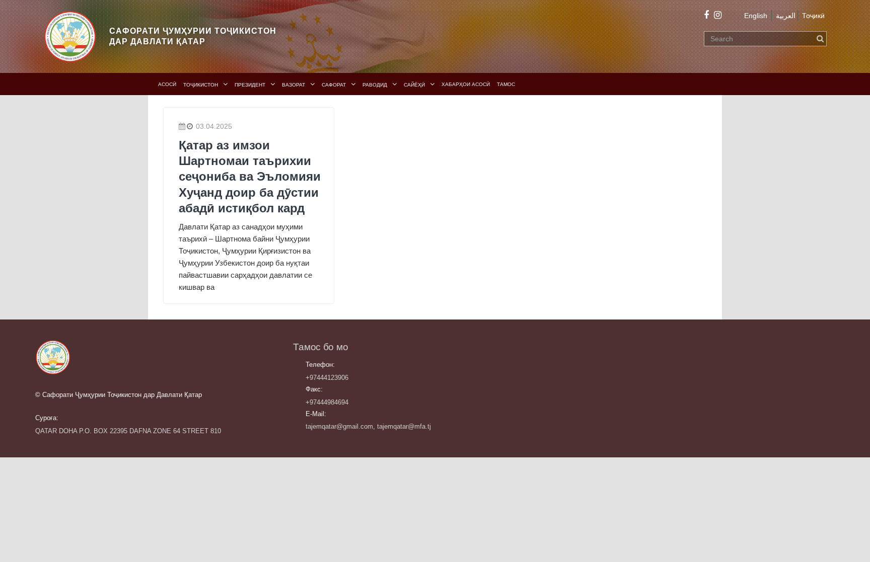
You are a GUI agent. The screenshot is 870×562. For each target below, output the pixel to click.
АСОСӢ (167, 84)
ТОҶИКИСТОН (200, 85)
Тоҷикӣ (813, 16)
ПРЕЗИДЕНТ (250, 85)
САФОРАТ (334, 85)
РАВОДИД (374, 85)
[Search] (820, 38)
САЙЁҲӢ (414, 85)
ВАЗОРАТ (293, 85)
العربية (785, 16)
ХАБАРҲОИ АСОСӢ (466, 84)
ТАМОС (506, 84)
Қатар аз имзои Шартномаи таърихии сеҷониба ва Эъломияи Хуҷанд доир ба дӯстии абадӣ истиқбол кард (250, 176)
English (755, 16)
